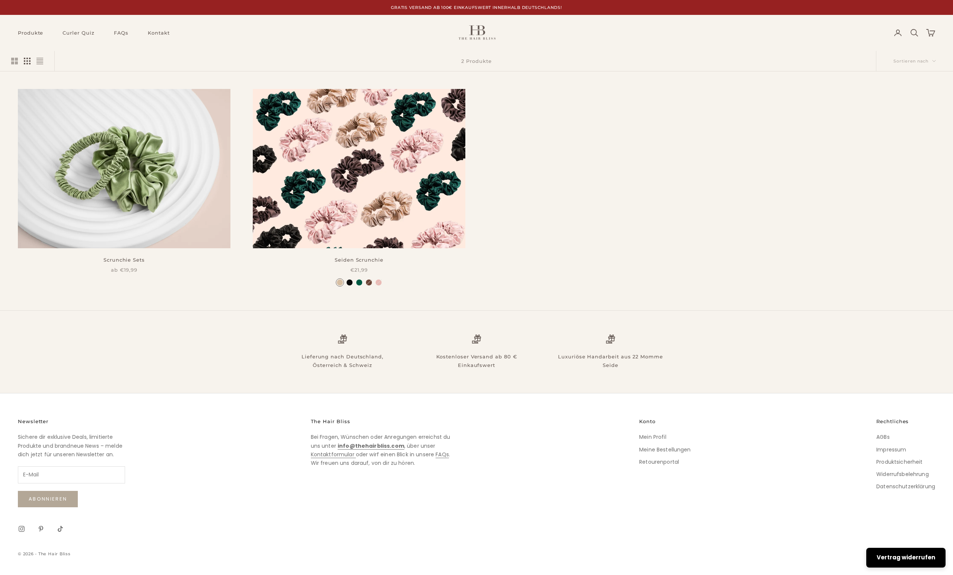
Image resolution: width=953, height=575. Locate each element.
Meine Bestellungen (665, 449)
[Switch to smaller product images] (27, 61)
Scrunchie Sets (124, 260)
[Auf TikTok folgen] (60, 529)
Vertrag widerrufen (906, 557)
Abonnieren (48, 498)
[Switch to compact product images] (39, 61)
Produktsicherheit (899, 462)
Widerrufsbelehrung (902, 474)
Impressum (891, 449)
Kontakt (158, 33)
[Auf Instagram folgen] (21, 529)
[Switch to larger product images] (14, 61)
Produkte (30, 33)
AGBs (883, 437)
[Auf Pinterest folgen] (41, 529)
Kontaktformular (333, 454)
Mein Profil (652, 437)
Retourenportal (659, 462)
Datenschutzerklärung (905, 486)
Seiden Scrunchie (359, 260)
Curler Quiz (78, 33)
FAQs (121, 33)
